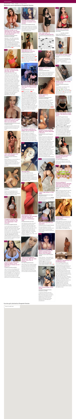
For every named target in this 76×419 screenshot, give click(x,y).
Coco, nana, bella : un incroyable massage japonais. (46, 33)
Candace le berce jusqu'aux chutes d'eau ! (63, 217)
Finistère (16, 3)
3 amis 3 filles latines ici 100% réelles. (46, 193)
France (13, 3)
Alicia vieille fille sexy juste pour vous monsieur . (11, 154)
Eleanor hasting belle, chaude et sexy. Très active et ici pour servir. (63, 114)
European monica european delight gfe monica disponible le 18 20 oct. (46, 131)
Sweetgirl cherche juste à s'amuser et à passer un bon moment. (29, 22)
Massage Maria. (26, 171)
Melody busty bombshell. (62, 29)
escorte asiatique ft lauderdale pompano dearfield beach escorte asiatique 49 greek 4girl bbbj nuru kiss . (63, 184)
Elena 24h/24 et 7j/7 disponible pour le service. (28, 50)
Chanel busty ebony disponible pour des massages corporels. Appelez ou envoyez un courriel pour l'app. (29, 217)
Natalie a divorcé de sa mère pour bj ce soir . (63, 82)
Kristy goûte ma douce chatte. (63, 54)
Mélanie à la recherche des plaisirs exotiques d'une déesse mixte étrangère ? (46, 252)
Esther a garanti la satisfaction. (43, 95)
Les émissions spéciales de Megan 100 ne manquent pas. (29, 129)
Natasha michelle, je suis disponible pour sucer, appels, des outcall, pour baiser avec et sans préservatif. (12, 32)
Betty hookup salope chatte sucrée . (46, 287)
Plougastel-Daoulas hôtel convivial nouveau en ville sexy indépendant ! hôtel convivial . (11, 221)
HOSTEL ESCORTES (7, 1)
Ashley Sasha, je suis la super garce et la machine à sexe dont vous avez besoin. (12, 120)
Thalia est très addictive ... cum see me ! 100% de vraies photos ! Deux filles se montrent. (29, 259)
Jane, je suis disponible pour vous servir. (46, 223)
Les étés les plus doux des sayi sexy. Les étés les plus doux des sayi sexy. (11, 70)
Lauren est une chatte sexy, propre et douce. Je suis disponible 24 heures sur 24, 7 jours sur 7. (12, 264)
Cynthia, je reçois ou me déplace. (45, 68)
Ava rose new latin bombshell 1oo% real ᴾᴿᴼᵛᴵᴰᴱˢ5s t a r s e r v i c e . (29, 87)
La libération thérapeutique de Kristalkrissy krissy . (63, 261)
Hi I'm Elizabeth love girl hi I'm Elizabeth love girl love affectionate (63, 157)
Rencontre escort (7, 3)
